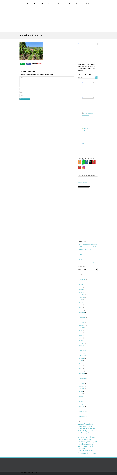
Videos (78, 4)
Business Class (83, 428)
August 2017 (81, 327)
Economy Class (86, 433)
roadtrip (81, 446)
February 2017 (82, 343)
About (35, 4)
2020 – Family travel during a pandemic (88, 244)
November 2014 (82, 411)
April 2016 (81, 368)
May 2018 (81, 304)
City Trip (87, 430)
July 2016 (81, 360)
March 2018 (81, 310)
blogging (89, 426)
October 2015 (82, 383)
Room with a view (86, 447)
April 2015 (81, 398)
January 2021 (81, 277)
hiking (92, 442)
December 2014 (82, 409)
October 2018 (82, 297)
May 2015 (81, 396)
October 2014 (82, 414)
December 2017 (82, 317)
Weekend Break (85, 453)
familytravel (84, 436)
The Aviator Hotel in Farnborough (86, 262)
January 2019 (81, 294)
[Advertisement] (58, 20)
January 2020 (82, 282)
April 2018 (81, 307)
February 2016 (82, 373)
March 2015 (81, 401)
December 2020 (82, 279)
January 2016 (81, 376)
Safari (83, 448)
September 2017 (82, 325)
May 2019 (81, 289)
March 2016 (81, 370)
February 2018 (82, 312)
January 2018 (81, 315)
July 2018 (81, 299)
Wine (94, 453)
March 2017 (81, 340)
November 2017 (82, 320)
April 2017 (81, 337)
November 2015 (82, 381)
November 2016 (82, 350)
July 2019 (81, 284)
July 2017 (81, 330)
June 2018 (81, 302)
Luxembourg (69, 4)
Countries (51, 4)
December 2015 (82, 378)
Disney (79, 433)
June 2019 (81, 287)
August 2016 (81, 358)
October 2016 (82, 353)
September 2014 (82, 416)
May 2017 (81, 335)
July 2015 (81, 391)
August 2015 (81, 388)
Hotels (60, 4)
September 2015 (82, 386)
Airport (81, 424)
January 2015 (81, 406)
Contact (86, 4)
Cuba (93, 431)
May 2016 (81, 365)
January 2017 (81, 345)
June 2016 (81, 363)
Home (29, 4)
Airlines (42, 4)
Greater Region (84, 442)
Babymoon (85, 426)
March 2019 (81, 292)
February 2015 (82, 404)
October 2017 (82, 322)
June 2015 (81, 393)
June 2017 (81, 332)
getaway (87, 439)
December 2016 (82, 348)
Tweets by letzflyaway (83, 182)
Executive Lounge (84, 435)
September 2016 (82, 355)
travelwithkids (85, 450)
